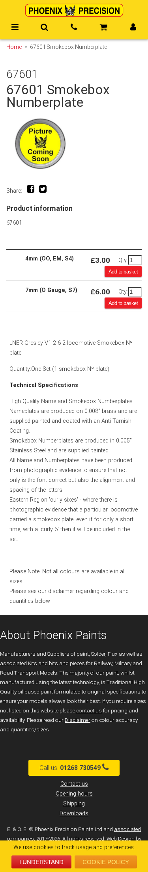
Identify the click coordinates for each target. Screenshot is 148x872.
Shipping (74, 803)
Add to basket (123, 272)
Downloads (74, 813)
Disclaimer (77, 720)
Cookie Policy (105, 862)
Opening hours (74, 793)
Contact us (74, 784)
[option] (74, 143)
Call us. (70, 768)
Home (14, 47)
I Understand (41, 862)
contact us (89, 711)
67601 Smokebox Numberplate (68, 47)
